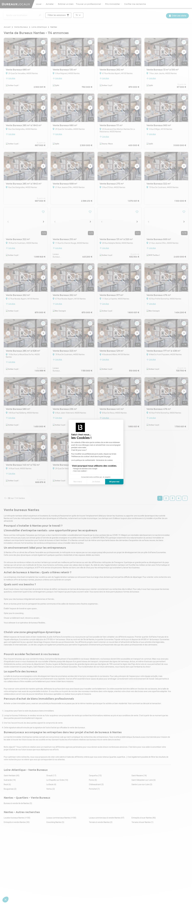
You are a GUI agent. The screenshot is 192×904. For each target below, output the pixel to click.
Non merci (78, 482)
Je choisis (96, 482)
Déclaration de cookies (104, 460)
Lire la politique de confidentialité (83, 460)
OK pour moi (114, 482)
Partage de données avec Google (85, 469)
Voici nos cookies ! (80, 471)
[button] (5, 899)
